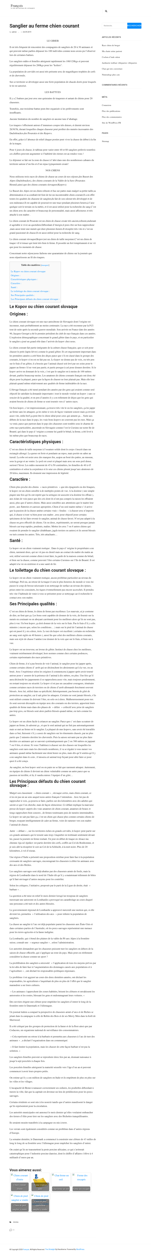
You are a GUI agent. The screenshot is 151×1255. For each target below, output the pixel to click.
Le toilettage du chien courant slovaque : (30, 291)
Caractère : (16, 283)
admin (14, 32)
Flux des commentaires (112, 116)
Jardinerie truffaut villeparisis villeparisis (119, 62)
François (17, 5)
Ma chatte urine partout (112, 51)
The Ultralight (50, 1249)
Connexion (106, 105)
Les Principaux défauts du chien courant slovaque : (35, 299)
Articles (15, 1222)
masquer (45, 265)
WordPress (80, 1249)
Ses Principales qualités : (23, 295)
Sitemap (105, 141)
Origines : (15, 275)
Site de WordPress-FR (111, 122)
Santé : (14, 287)
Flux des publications (111, 111)
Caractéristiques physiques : (24, 279)
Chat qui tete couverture (112, 68)
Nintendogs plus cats (111, 74)
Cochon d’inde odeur (111, 57)
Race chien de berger (111, 45)
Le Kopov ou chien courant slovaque (28, 271)
